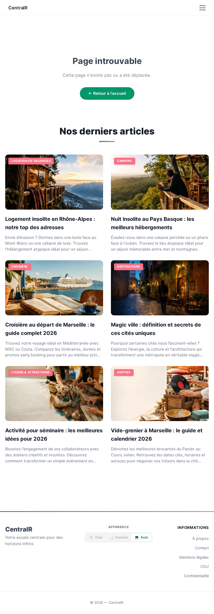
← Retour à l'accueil (107, 93)
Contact (202, 548)
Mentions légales (194, 557)
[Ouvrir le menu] (202, 7)
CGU (204, 566)
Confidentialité (196, 576)
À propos (200, 538)
